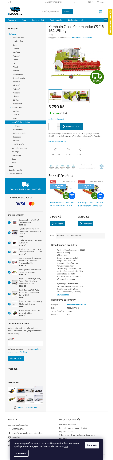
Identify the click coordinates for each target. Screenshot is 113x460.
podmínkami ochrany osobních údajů (25, 351)
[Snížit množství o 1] (58, 128)
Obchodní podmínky (53, 2)
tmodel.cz (16, 437)
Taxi (14, 63)
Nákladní (16, 85)
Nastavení (21, 453)
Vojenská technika (19, 148)
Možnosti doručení (56, 119)
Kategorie (13, 34)
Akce (11, 166)
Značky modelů (15, 170)
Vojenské (16, 93)
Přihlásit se (16, 358)
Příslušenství (18, 74)
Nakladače (17, 137)
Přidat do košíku (73, 126)
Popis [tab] (52, 235)
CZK (90, 2)
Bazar (14, 159)
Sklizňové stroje (19, 133)
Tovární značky (15, 173)
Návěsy (16, 100)
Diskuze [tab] (60, 235)
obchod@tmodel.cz (20, 425)
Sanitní (15, 59)
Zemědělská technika (21, 122)
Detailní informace (56, 141)
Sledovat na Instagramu (27, 407)
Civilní (15, 45)
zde (66, 446)
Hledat (67, 11)
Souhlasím (92, 445)
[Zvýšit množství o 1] (58, 125)
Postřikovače (18, 144)
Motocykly (16, 151)
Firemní (16, 48)
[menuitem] (12, 20)
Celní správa (18, 41)
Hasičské (16, 52)
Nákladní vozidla (18, 78)
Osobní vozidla (18, 37)
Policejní (16, 56)
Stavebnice (16, 155)
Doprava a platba (66, 431)
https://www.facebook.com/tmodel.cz (28, 433)
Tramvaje (16, 114)
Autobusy (17, 111)
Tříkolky (16, 67)
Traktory (16, 126)
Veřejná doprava (18, 107)
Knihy (14, 162)
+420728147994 (18, 429)
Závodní (16, 70)
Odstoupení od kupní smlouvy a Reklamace (77, 435)
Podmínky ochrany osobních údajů (73, 428)
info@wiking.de (63, 294)
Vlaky (15, 118)
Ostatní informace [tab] (74, 235)
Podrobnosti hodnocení (82, 37)
